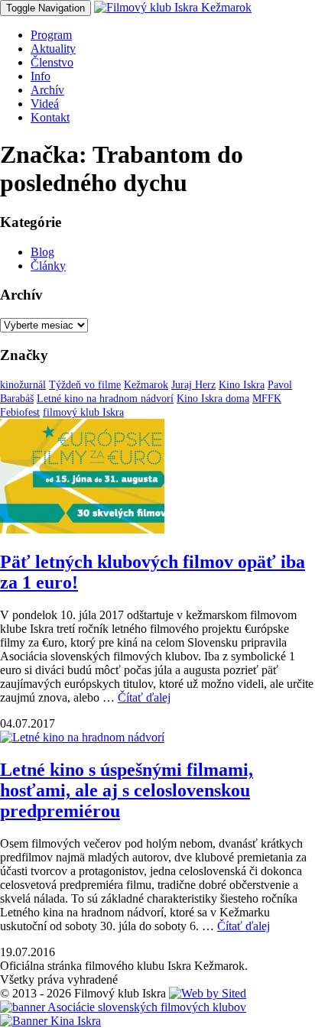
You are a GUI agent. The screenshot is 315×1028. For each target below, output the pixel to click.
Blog (42, 251)
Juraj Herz (193, 385)
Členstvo (52, 62)
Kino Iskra (242, 385)
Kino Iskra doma (213, 398)
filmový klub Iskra (83, 412)
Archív (47, 89)
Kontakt (50, 117)
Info (40, 76)
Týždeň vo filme (85, 385)
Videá (45, 103)
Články (48, 265)
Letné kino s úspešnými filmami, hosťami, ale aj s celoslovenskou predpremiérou (126, 790)
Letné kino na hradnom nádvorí (105, 398)
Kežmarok (146, 385)
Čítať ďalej (144, 697)
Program (51, 34)
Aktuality (53, 48)
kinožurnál (23, 385)
